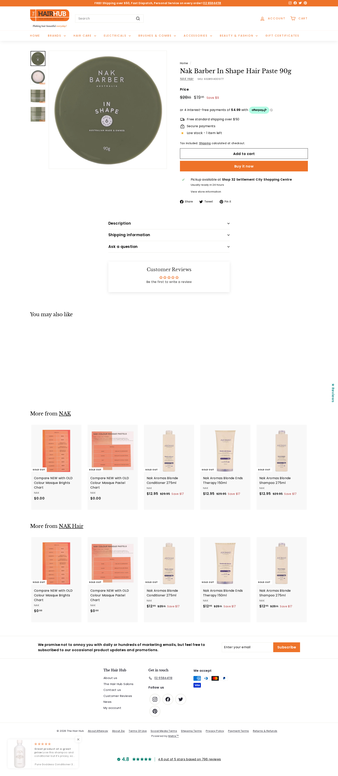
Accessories (196, 36)
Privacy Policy (215, 731)
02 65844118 (212, 3)
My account (112, 708)
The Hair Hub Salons (118, 684)
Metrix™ (173, 736)
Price (184, 89)
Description (119, 223)
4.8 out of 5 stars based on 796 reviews (189, 759)
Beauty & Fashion (237, 36)
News (107, 702)
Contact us (112, 690)
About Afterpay (98, 731)
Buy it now (244, 166)
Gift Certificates (282, 36)
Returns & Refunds (265, 731)
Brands (55, 36)
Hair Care (83, 36)
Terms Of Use (138, 731)
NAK (65, 414)
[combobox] (109, 18)
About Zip (118, 731)
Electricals (116, 36)
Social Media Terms (164, 731)
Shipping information (129, 235)
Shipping (205, 143)
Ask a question (123, 246)
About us (110, 678)
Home (35, 36)
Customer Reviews (117, 696)
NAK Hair (187, 79)
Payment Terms (238, 731)
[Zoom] (108, 110)
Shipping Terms (191, 731)
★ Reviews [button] (333, 392)
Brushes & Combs (155, 36)
